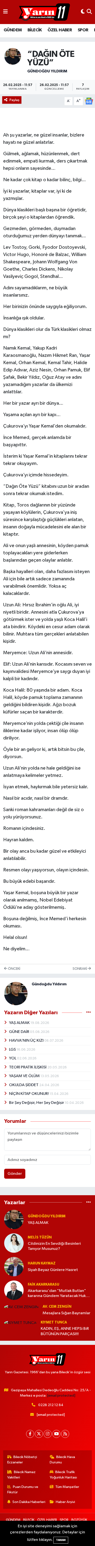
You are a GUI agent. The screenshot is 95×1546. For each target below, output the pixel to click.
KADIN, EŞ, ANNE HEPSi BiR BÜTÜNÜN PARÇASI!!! (65, 1331)
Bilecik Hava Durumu (62, 1459)
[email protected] (61, 1395)
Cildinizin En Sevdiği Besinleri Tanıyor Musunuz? (54, 1246)
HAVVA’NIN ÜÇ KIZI (26, 1041)
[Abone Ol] (89, 101)
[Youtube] (56, 1434)
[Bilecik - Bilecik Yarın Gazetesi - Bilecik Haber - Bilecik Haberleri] (44, 12)
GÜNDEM (13, 30)
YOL (13, 1058)
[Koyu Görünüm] (83, 12)
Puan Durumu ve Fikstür (22, 1489)
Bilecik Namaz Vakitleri (21, 1474)
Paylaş (14, 100)
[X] (39, 1434)
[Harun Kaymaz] (14, 1266)
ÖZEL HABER (60, 30)
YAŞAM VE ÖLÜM (24, 1076)
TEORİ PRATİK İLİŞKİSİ (28, 1067)
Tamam (61, 1540)
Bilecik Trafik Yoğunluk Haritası (63, 1474)
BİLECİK (35, 30)
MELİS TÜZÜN (40, 1237)
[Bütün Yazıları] (88, 1013)
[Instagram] (48, 1434)
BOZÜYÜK (79, 1520)
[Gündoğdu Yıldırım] (12, 56)
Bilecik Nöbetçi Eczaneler (22, 1459)
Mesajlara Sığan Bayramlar (66, 1313)
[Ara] (89, 12)
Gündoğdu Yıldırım (47, 71)
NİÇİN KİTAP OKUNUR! (29, 1094)
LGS (13, 1050)
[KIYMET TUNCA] (20, 1323)
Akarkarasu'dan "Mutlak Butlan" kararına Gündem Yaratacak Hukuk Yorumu (59, 1294)
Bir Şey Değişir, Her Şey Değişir (37, 1103)
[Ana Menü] (5, 12)
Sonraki (80, 969)
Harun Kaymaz (42, 1263)
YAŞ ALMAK (19, 1023)
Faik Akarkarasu (43, 1284)
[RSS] (65, 1434)
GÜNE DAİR (19, 1032)
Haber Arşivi (65, 1502)
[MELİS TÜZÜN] (14, 1243)
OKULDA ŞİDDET (24, 1085)
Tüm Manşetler (67, 1487)
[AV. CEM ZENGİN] (21, 1307)
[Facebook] (30, 1434)
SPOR (83, 30)
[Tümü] (88, 1202)
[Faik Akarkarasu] (14, 1290)
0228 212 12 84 (50, 1405)
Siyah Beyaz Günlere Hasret (53, 1270)
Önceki (13, 969)
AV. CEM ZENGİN (57, 1306)
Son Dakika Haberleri (28, 1502)
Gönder (15, 1174)
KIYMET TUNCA (54, 1322)
